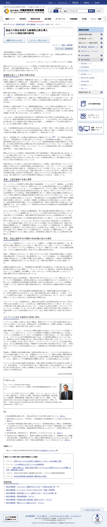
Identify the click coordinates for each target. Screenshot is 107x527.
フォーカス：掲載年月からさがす (29, 487)
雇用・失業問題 (67, 45)
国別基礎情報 (22, 496)
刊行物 (84, 19)
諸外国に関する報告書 (87, 78)
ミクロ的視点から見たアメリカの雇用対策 (29, 464)
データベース (60, 19)
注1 (10, 97)
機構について (10, 19)
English (97, 2)
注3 (8, 148)
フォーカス (40, 24)
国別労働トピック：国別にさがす (29, 493)
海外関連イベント (86, 85)
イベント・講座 (95, 19)
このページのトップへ (92, 510)
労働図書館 (74, 19)
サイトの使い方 (42, 516)
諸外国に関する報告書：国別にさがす (30, 499)
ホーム (50, 2)
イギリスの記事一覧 (49, 493)
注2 (53, 137)
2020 (47, 24)
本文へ (8, 2)
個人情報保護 (30, 516)
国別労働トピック (86, 63)
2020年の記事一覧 (48, 487)
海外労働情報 (31, 24)
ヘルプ (99, 10)
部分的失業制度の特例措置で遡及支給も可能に (30, 476)
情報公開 (75, 2)
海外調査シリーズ (86, 74)
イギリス (31, 496)
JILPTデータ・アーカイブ (89, 51)
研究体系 (23, 19)
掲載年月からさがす (14, 40)
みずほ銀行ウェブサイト (47, 450)
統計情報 (48, 19)
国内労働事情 (85, 55)
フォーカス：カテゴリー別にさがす (29, 490)
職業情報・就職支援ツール (89, 47)
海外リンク (84, 88)
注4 (60, 197)
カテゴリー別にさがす (38, 40)
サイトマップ (62, 2)
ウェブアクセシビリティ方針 (59, 516)
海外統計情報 (85, 81)
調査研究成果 (35, 19)
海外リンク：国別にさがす (26, 503)
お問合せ (86, 2)
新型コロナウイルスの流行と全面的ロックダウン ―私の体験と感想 (38, 461)
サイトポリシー (76, 516)
